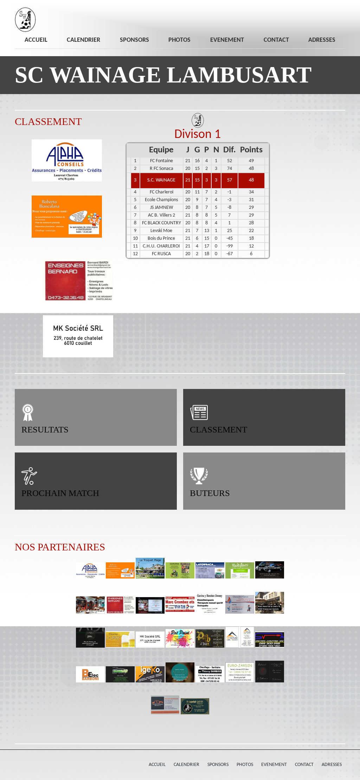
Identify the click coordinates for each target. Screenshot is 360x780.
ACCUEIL (36, 40)
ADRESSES (321, 40)
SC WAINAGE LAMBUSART (163, 74)
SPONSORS (134, 40)
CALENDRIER (83, 40)
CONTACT (276, 40)
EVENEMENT (227, 40)
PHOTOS (179, 40)
